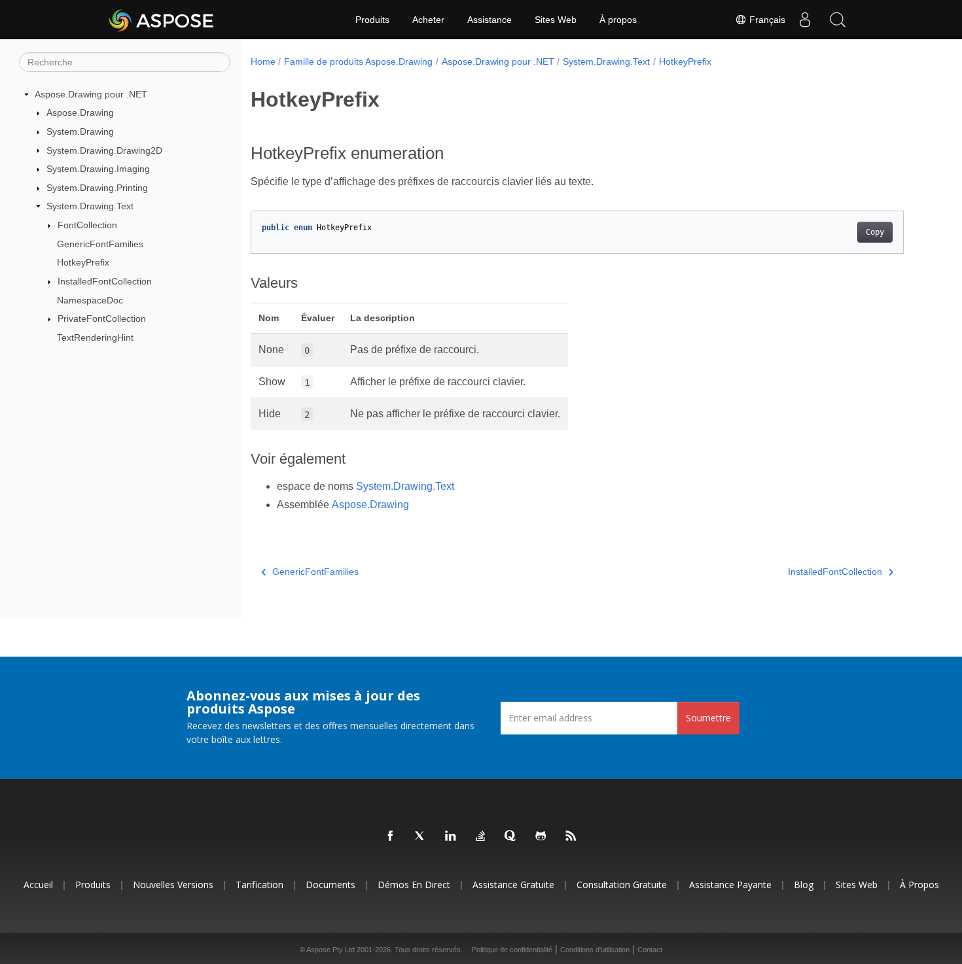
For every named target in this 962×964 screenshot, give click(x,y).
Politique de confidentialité (512, 950)
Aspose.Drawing (80, 112)
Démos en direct (414, 884)
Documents (330, 884)
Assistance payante (730, 884)
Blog (803, 884)
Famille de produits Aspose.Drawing (358, 61)
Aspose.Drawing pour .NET (91, 94)
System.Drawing (80, 131)
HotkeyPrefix (83, 262)
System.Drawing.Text (90, 206)
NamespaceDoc (90, 300)
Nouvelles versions (173, 884)
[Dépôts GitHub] (541, 836)
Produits (372, 19)
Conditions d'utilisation (595, 950)
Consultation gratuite (622, 884)
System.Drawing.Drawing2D (104, 150)
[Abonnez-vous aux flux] (571, 836)
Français (766, 19)
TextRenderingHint (95, 337)
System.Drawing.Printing (97, 187)
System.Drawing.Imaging (98, 169)
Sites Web (556, 19)
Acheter (428, 19)
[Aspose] (162, 19)
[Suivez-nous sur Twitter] (420, 836)
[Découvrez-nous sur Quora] (511, 836)
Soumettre (708, 718)
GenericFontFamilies (100, 244)
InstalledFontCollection (105, 281)
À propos (618, 19)
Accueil (38, 884)
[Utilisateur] (805, 19)
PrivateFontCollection (102, 318)
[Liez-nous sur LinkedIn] (450, 836)
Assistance (489, 19)
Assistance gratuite (513, 884)
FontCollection (87, 225)
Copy (875, 232)
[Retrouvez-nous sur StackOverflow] (481, 836)
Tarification (259, 884)
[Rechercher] (837, 19)
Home (263, 61)
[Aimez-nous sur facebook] (390, 836)
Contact (649, 950)
